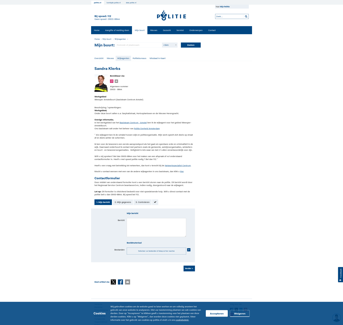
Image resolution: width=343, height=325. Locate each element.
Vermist (180, 30)
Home (97, 30)
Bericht (121, 220)
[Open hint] (188, 249)
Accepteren (217, 313)
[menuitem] (96, 30)
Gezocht (167, 30)
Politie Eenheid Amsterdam (147, 128)
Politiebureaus (139, 58)
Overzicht (98, 58)
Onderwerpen (196, 30)
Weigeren (239, 313)
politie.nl (97, 3)
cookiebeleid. (182, 320)
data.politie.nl (131, 3)
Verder (188, 268)
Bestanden (119, 249)
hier (182, 171)
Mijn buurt (140, 30)
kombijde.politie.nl (114, 3)
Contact (212, 30)
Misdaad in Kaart (157, 58)
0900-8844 (114, 19)
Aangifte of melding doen (117, 30)
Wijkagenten (120, 39)
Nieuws (153, 30)
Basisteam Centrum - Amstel (133, 122)
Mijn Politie (225, 6)
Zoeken (190, 45)
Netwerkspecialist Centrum (178, 165)
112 (109, 16)
